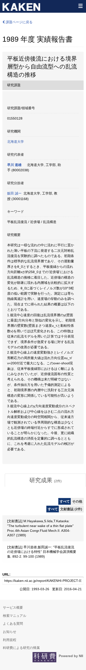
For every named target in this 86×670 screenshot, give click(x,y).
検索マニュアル (14, 616)
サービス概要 (13, 607)
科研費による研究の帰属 (21, 648)
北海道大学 (15, 141)
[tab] (45, 480)
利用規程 (9, 640)
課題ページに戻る (18, 22)
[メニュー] (80, 5)
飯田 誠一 (14, 193)
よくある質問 (13, 623)
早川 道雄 (14, 165)
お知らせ (9, 632)
